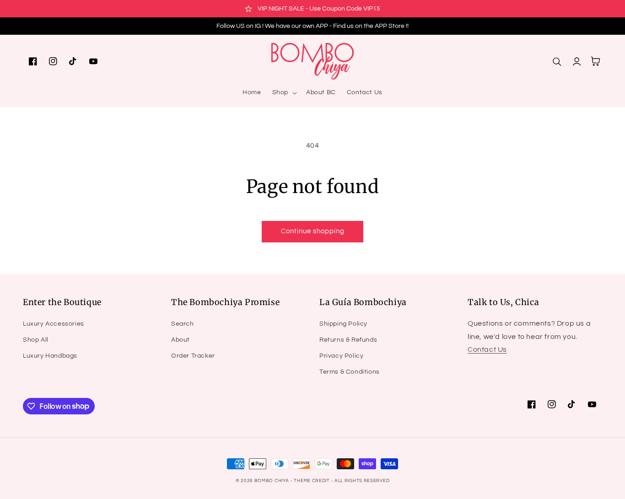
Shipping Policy (343, 324)
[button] (284, 92)
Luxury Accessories (53, 324)
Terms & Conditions (349, 372)
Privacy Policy (341, 356)
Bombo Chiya (271, 480)
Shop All (35, 340)
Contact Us (487, 349)
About (180, 340)
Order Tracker (193, 356)
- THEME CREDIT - (312, 480)
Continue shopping (313, 231)
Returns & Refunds (348, 340)
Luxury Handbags (50, 356)
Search (182, 324)
